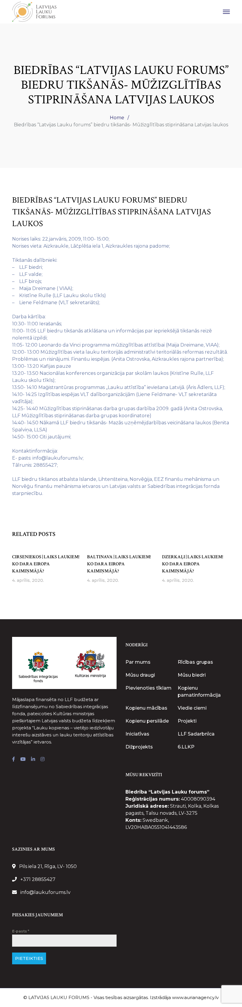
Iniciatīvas (137, 734)
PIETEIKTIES (29, 958)
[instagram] (42, 759)
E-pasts (20, 931)
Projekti (187, 721)
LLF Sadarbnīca (196, 734)
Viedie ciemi (192, 708)
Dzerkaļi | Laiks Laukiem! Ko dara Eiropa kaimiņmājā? (192, 564)
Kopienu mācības (146, 708)
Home (117, 117)
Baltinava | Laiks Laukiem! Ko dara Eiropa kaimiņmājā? (119, 564)
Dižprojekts (139, 747)
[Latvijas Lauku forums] (34, 11)
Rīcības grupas (195, 662)
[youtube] (23, 759)
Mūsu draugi (140, 675)
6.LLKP (186, 747)
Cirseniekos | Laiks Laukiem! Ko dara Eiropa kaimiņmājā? (45, 564)
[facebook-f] (13, 759)
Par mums (138, 662)
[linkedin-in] (33, 759)
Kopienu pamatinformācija (199, 691)
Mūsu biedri (192, 675)
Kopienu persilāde (147, 721)
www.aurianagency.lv (195, 997)
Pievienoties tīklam (148, 688)
